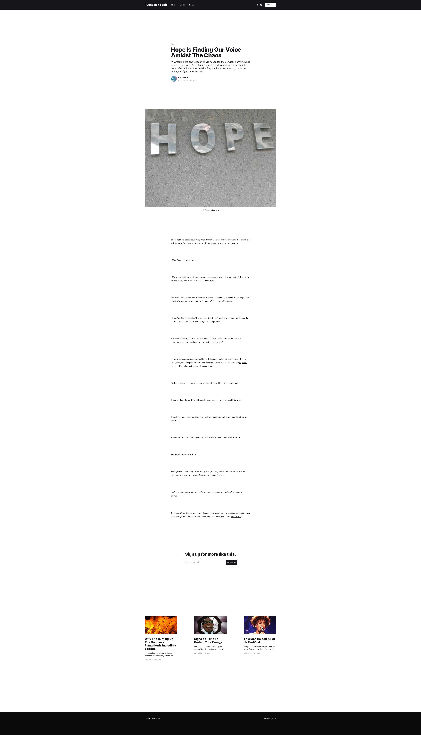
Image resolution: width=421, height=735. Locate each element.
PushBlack (183, 77)
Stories (183, 5)
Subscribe (271, 5)
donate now (236, 516)
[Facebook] (261, 5)
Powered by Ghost (269, 718)
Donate (192, 5)
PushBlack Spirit (156, 5)
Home (173, 5)
